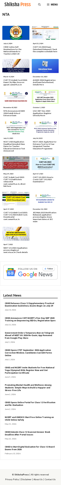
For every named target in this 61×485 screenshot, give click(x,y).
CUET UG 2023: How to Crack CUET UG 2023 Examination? (43, 179)
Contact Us (50, 479)
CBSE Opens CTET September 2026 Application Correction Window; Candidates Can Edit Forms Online (28, 353)
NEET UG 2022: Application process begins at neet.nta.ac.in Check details (15, 250)
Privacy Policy (12, 479)
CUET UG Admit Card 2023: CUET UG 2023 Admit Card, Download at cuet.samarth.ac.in (15, 215)
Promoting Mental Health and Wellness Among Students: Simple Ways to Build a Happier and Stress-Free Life (28, 387)
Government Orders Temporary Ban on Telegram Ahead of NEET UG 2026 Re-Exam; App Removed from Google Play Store (29, 335)
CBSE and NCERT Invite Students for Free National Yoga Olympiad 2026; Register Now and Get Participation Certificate (29, 370)
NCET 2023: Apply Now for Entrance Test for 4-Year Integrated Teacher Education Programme (44, 145)
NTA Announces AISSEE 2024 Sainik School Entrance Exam (14, 113)
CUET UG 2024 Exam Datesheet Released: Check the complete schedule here (45, 49)
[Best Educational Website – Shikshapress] (17, 4)
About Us (38, 479)
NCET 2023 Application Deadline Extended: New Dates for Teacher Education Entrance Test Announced (14, 146)
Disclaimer (26, 479)
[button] (39, 4)
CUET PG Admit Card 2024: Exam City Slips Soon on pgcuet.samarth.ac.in (15, 82)
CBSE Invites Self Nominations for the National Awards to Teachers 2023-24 (12, 50)
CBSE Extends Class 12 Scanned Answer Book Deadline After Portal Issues (27, 433)
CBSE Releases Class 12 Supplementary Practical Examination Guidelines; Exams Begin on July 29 (29, 304)
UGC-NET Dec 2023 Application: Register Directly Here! (42, 113)
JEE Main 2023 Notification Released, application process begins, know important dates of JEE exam (44, 217)
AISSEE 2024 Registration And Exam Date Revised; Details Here (44, 82)
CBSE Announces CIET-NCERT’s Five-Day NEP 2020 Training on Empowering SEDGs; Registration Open (30, 319)
